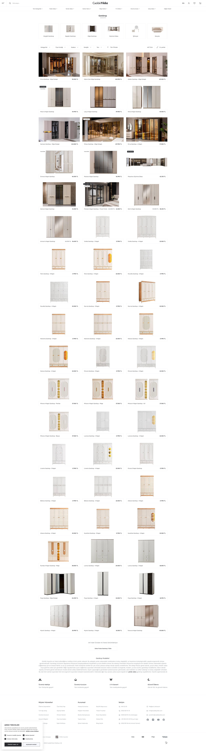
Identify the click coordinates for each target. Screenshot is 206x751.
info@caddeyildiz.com (155, 710)
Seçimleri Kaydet (31, 744)
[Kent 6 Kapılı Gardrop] (146, 194)
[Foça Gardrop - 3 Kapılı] (146, 583)
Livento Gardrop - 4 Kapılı (92, 468)
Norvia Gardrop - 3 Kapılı (91, 306)
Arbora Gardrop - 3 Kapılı (135, 501)
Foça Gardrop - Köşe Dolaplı (49, 598)
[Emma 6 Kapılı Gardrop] (59, 162)
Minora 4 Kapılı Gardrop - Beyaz (50, 436)
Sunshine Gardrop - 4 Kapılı (136, 533)
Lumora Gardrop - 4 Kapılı (136, 436)
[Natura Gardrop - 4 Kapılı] (59, 356)
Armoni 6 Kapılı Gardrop (47, 241)
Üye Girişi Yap (61, 706)
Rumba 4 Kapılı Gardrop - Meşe (49, 565)
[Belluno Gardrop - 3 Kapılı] (59, 486)
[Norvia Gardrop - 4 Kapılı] (146, 292)
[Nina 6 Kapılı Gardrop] (146, 97)
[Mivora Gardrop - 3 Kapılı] (103, 356)
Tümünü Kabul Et (13, 744)
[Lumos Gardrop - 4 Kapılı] (103, 551)
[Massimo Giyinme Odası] (146, 162)
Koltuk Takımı (86, 9)
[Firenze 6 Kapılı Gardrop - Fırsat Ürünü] (103, 194)
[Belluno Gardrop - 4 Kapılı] (103, 486)
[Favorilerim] (194, 3)
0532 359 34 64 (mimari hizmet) (130, 723)
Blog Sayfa (99, 723)
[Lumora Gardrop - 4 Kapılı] (146, 421)
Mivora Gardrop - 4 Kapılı (135, 371)
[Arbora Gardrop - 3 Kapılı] (146, 486)
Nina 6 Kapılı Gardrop (134, 111)
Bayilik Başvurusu (101, 706)
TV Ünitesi (118, 9)
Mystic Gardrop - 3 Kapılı (91, 630)
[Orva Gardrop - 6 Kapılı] (146, 129)
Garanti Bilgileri (43, 719)
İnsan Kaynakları (101, 715)
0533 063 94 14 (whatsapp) (129, 715)
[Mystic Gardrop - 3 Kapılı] (103, 616)
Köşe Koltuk (102, 9)
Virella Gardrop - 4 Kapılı (135, 241)
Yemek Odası (69, 9)
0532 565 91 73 (125, 710)
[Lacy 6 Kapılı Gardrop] (103, 97)
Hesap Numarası (83, 706)
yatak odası (132, 672)
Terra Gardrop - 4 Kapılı (91, 274)
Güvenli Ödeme (153, 684)
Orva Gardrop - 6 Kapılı (135, 144)
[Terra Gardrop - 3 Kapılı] (59, 259)
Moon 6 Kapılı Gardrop (47, 111)
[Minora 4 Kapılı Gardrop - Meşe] (103, 389)
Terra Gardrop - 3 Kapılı (47, 274)
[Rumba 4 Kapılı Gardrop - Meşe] (59, 551)
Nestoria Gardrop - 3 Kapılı (48, 338)
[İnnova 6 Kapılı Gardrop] (146, 616)
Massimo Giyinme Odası (135, 176)
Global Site (99, 719)
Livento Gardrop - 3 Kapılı (48, 468)
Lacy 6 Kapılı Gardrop (90, 111)
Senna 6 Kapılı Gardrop (47, 209)
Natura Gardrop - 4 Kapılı (48, 371)
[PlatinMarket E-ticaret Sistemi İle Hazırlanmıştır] (166, 743)
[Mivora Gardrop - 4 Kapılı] (146, 356)
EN (183, 3)
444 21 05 (124, 706)
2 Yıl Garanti (114, 684)
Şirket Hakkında (83, 723)
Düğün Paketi (167, 9)
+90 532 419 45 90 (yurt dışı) (129, 719)
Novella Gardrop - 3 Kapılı (136, 274)
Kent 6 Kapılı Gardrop (134, 209)
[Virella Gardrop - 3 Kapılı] (103, 227)
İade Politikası (61, 723)
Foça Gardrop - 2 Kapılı (91, 598)
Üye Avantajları (61, 719)
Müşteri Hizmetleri (83, 710)
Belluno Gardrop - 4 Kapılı (92, 501)
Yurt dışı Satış (43, 710)
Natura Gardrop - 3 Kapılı (135, 338)
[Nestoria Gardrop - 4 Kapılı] (103, 324)
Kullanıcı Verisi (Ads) (12, 739)
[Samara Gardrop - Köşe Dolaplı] (59, 129)
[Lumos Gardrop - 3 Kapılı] (146, 551)
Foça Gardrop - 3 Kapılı (135, 598)
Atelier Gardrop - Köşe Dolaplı (137, 79)
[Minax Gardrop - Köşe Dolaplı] (103, 129)
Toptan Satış (81, 719)
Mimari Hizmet (61, 715)
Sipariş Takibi (61, 710)
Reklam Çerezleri (29, 735)
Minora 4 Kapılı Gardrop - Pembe (50, 403)
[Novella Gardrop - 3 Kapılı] (146, 259)
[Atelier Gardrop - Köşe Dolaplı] (146, 65)
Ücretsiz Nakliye (44, 684)
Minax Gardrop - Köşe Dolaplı (93, 144)
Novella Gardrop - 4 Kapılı (48, 306)
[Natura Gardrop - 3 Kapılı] (146, 324)
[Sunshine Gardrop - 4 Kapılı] (146, 519)
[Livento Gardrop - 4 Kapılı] (103, 454)
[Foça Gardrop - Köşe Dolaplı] (59, 583)
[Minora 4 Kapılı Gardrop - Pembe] (59, 389)
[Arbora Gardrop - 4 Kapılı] (59, 519)
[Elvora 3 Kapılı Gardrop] (146, 454)
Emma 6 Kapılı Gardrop (47, 176)
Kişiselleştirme (29, 739)
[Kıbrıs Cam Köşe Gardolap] (103, 65)
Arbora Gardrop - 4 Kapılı (48, 533)
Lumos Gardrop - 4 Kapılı (91, 565)
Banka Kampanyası (84, 715)
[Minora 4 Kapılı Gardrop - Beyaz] (59, 421)
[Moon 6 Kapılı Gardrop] (59, 97)
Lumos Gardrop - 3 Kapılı (135, 565)
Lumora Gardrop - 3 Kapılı (92, 436)
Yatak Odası (52, 9)
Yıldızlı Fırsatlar (100, 710)
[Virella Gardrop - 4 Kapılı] (146, 227)
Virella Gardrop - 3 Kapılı (91, 241)
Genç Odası (151, 9)
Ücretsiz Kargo (43, 723)
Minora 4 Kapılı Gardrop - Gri (136, 403)
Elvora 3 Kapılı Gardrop (135, 468)
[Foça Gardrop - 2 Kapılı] (103, 583)
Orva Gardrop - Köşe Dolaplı (49, 79)
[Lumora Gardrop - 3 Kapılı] (103, 421)
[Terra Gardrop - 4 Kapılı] (103, 259)
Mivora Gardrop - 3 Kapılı (91, 371)
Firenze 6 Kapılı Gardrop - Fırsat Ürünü (95, 209)
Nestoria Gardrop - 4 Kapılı (92, 338)
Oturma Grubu (134, 9)
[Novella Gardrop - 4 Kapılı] (59, 292)
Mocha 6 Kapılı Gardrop (91, 176)
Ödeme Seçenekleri (44, 706)
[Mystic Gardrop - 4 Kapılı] (59, 616)
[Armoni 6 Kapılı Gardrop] (59, 227)
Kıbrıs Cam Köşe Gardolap (92, 79)
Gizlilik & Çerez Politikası (32, 731)
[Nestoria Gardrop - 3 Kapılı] (59, 324)
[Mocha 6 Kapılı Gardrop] (103, 162)
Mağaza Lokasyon (154, 706)
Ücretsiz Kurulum (80, 684)
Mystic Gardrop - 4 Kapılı (47, 630)
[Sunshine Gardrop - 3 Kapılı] (103, 519)
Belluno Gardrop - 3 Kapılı (48, 501)
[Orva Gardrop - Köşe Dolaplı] (59, 65)
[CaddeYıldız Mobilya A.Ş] (100, 3)
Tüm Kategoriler (37, 9)
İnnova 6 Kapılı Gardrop (135, 630)
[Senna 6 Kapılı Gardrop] (59, 194)
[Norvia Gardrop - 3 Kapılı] (103, 292)
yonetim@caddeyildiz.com (157, 715)
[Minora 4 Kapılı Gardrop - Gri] (146, 389)
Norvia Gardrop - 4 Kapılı (135, 306)
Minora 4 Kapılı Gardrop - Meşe (93, 403)
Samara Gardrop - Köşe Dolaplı (49, 144)
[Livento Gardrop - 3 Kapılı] (59, 454)
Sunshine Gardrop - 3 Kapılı (92, 533)
